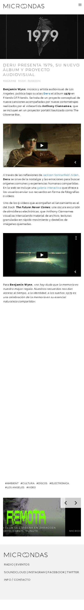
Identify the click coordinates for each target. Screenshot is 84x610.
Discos (43, 483)
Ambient (13, 483)
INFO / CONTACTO (17, 579)
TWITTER (73, 572)
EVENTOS (23, 564)
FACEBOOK (56, 572)
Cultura (28, 483)
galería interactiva (49, 187)
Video (32, 487)
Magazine (9, 81)
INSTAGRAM (36, 572)
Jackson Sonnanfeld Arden (61, 175)
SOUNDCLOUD (15, 572)
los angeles (15, 487)
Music (22, 81)
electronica (60, 483)
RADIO (9, 564)
